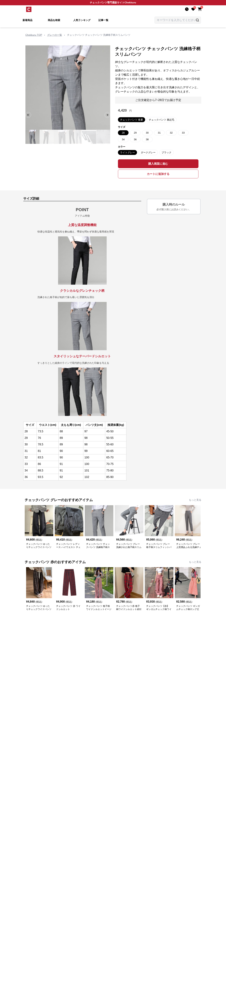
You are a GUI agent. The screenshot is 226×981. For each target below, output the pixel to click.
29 (135, 132)
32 (171, 132)
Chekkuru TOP (33, 34)
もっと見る (195, 499)
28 (123, 132)
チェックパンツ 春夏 (131, 119)
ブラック (166, 152)
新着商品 (27, 20)
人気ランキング (82, 20)
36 (135, 139)
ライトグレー (127, 152)
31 (159, 132)
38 (147, 139)
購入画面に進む (158, 163)
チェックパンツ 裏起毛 (161, 119)
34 (123, 139)
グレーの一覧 (54, 34)
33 (183, 132)
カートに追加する (158, 173)
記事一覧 (103, 20)
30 (147, 132)
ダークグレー (148, 152)
